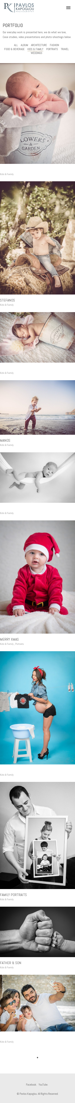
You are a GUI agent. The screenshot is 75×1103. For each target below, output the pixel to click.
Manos (5, 440)
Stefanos (7, 300)
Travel (65, 49)
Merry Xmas (9, 639)
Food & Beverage (14, 49)
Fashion (54, 45)
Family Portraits (13, 895)
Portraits (52, 49)
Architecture (39, 45)
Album (24, 45)
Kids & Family (35, 49)
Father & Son (10, 963)
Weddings (36, 53)
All (16, 45)
